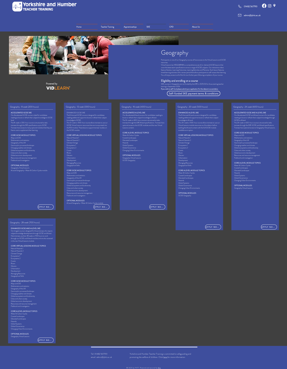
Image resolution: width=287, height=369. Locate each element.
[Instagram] (269, 6)
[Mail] (239, 15)
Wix (159, 368)
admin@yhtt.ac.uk (252, 15)
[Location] (274, 5)
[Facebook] (264, 6)
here (165, 357)
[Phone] (239, 6)
